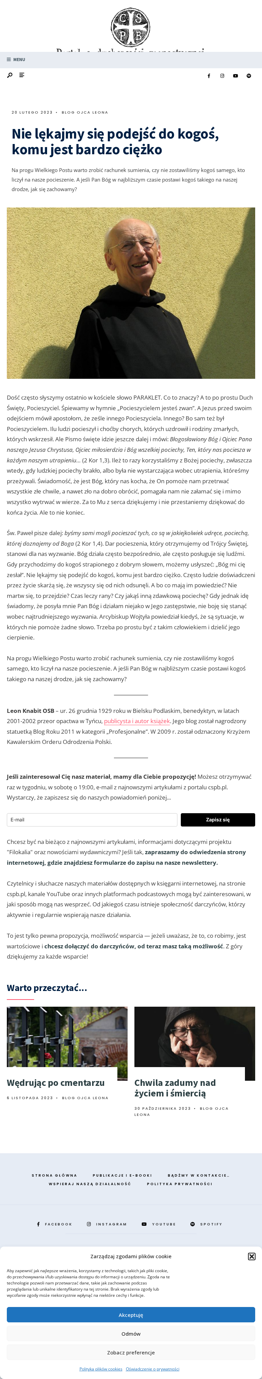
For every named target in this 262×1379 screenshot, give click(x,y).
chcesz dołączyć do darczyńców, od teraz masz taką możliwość (133, 946)
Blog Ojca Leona (85, 112)
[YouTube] (235, 76)
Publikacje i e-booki (122, 1175)
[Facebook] (208, 76)
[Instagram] (222, 76)
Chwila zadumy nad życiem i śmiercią (175, 1087)
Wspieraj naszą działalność (90, 1184)
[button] (251, 1256)
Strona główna (54, 1175)
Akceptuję (131, 1314)
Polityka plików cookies (100, 1369)
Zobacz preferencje (131, 1352)
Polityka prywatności (180, 1184)
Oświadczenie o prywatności (152, 1369)
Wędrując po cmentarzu (56, 1082)
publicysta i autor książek (137, 721)
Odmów (131, 1333)
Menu (18, 59)
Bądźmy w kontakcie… (199, 1175)
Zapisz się (218, 819)
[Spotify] (248, 76)
